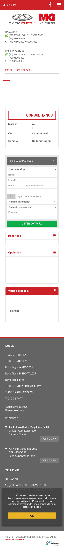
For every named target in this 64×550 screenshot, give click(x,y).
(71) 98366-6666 (17, 38)
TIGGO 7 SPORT (14, 398)
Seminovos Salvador (16, 406)
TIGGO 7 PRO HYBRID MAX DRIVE (23, 386)
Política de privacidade (14, 540)
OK (32, 515)
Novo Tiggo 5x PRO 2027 (19, 367)
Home (8, 69)
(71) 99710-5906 (34, 35)
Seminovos (23, 69)
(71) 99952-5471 (34, 54)
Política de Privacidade (32, 501)
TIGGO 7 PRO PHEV (16, 354)
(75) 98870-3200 (17, 54)
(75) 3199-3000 (16, 57)
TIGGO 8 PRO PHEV (16, 361)
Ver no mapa (49, 439)
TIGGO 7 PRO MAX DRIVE (19, 392)
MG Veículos (9, 5)
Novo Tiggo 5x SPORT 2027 (20, 373)
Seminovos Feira (14, 410)
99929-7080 (31, 41)
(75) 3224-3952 (16, 61)
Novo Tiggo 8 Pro (14, 379)
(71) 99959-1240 (17, 35)
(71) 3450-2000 (16, 41)
